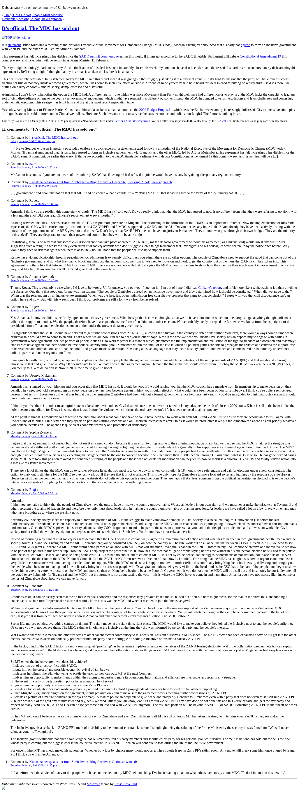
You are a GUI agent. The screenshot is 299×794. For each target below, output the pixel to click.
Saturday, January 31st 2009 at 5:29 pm (34, 379)
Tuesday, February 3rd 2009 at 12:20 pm (34, 589)
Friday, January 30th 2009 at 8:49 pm (33, 141)
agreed (245, 45)
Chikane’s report (209, 287)
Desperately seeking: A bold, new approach (32, 19)
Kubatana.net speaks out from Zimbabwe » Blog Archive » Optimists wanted (82, 762)
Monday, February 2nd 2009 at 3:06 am (34, 436)
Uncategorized (141, 120)
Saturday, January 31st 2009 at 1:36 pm (34, 310)
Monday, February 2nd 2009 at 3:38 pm (34, 493)
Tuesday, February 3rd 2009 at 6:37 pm (34, 765)
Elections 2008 (123, 120)
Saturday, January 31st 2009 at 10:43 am (34, 280)
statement (14, 45)
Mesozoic (93, 784)
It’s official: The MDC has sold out (40, 28)
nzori (32, 164)
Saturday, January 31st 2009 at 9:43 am (34, 185)
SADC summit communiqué (99, 56)
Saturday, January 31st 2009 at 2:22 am (34, 167)
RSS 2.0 (221, 120)
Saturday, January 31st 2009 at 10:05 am (34, 204)
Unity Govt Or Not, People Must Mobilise (33, 15)
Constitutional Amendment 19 (260, 56)
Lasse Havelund (125, 784)
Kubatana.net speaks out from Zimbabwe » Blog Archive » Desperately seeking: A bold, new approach (100, 182)
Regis (33, 489)
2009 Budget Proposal (154, 110)
